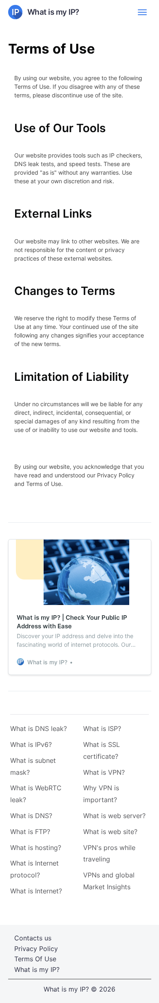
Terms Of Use (35, 959)
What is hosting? (35, 847)
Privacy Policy (36, 949)
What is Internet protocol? (34, 869)
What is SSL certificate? (101, 750)
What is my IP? (37, 969)
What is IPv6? (31, 744)
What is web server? (114, 816)
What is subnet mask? (33, 766)
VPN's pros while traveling (109, 853)
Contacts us (32, 938)
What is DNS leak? (38, 728)
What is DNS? (31, 816)
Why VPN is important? (101, 794)
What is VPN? (104, 772)
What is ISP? (102, 728)
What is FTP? (30, 832)
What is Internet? (36, 891)
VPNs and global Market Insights (109, 881)
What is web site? (110, 832)
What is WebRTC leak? (36, 794)
